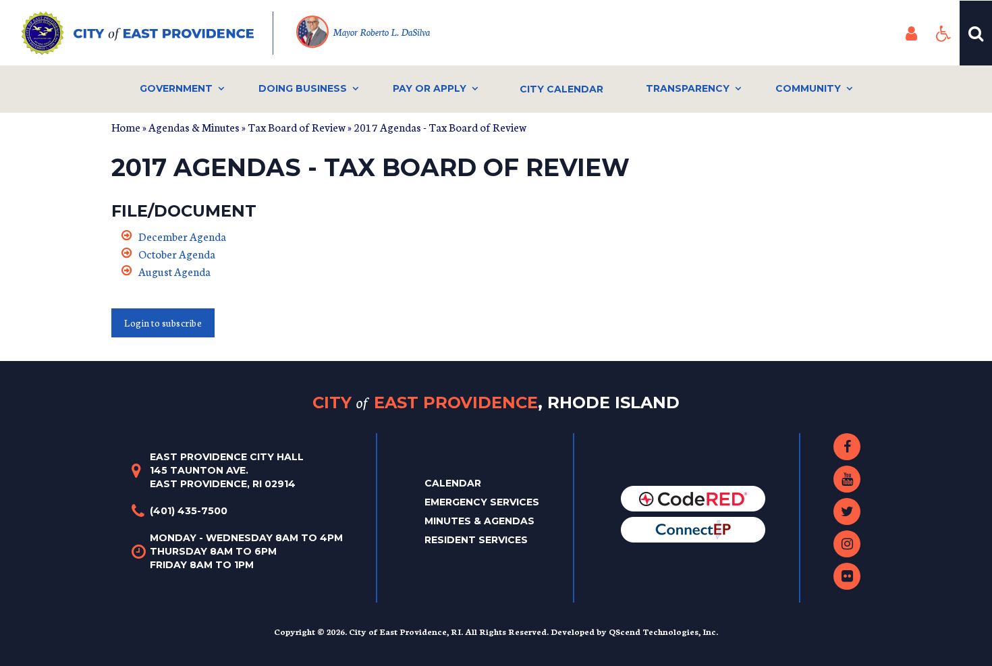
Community (808, 88)
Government (176, 88)
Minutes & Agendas (479, 521)
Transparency (687, 88)
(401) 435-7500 (188, 511)
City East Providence (496, 401)
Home (125, 126)
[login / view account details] (911, 33)
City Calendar (561, 89)
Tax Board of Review (297, 126)
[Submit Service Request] (693, 529)
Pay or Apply (429, 88)
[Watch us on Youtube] (846, 479)
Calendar (452, 483)
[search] (976, 33)
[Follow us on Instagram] (846, 543)
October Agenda (176, 253)
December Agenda (182, 236)
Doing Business (302, 88)
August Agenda (174, 271)
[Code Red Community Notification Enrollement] (693, 498)
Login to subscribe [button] (163, 322)
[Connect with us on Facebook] (846, 446)
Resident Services (476, 540)
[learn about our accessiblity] (943, 33)
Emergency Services (481, 502)
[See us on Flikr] (846, 576)
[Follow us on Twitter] (846, 511)
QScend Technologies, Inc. (663, 631)
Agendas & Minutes (194, 126)
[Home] (147, 33)
